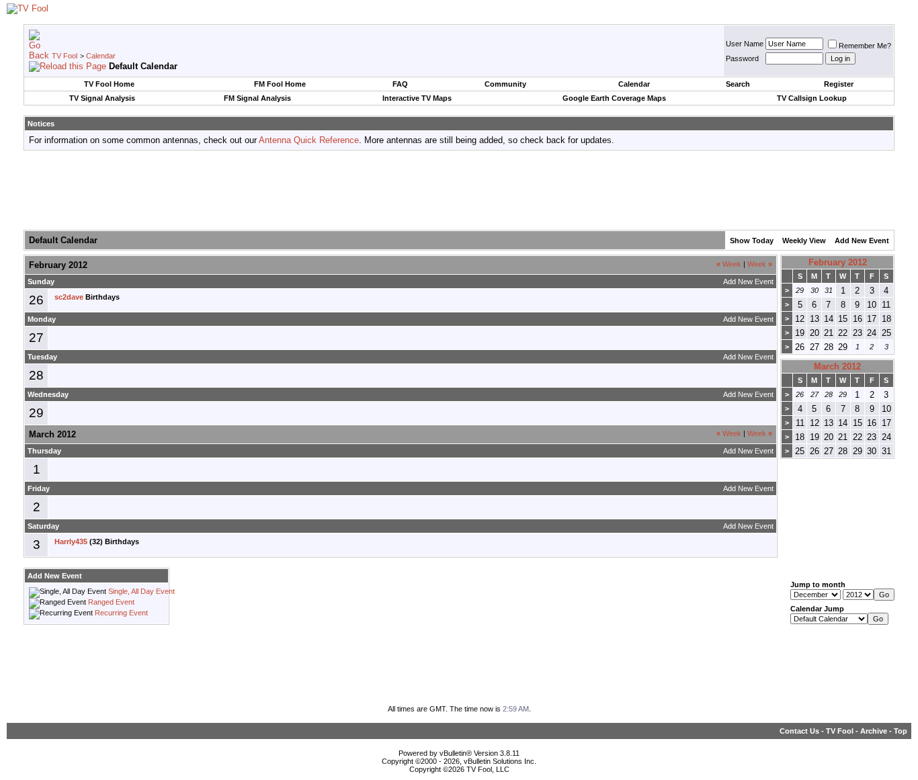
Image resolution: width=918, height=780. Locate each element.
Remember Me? (865, 46)
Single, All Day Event (141, 591)
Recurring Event (121, 613)
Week (728, 264)
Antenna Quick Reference (309, 140)
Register (838, 84)
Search (738, 84)
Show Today (752, 240)
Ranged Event (111, 602)
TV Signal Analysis (102, 98)
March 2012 (837, 366)
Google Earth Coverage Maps (614, 98)
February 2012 (837, 262)
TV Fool (64, 56)
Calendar (101, 56)
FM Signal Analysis (257, 98)
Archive (873, 731)
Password (742, 58)
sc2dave (68, 297)
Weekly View (804, 240)
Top (900, 731)
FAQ (400, 84)
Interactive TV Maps (417, 98)
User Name (744, 44)
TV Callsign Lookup (812, 98)
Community (505, 84)
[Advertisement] (459, 191)
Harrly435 (70, 541)
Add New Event (862, 240)
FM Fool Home (280, 84)
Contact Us (799, 731)
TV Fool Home (109, 84)
